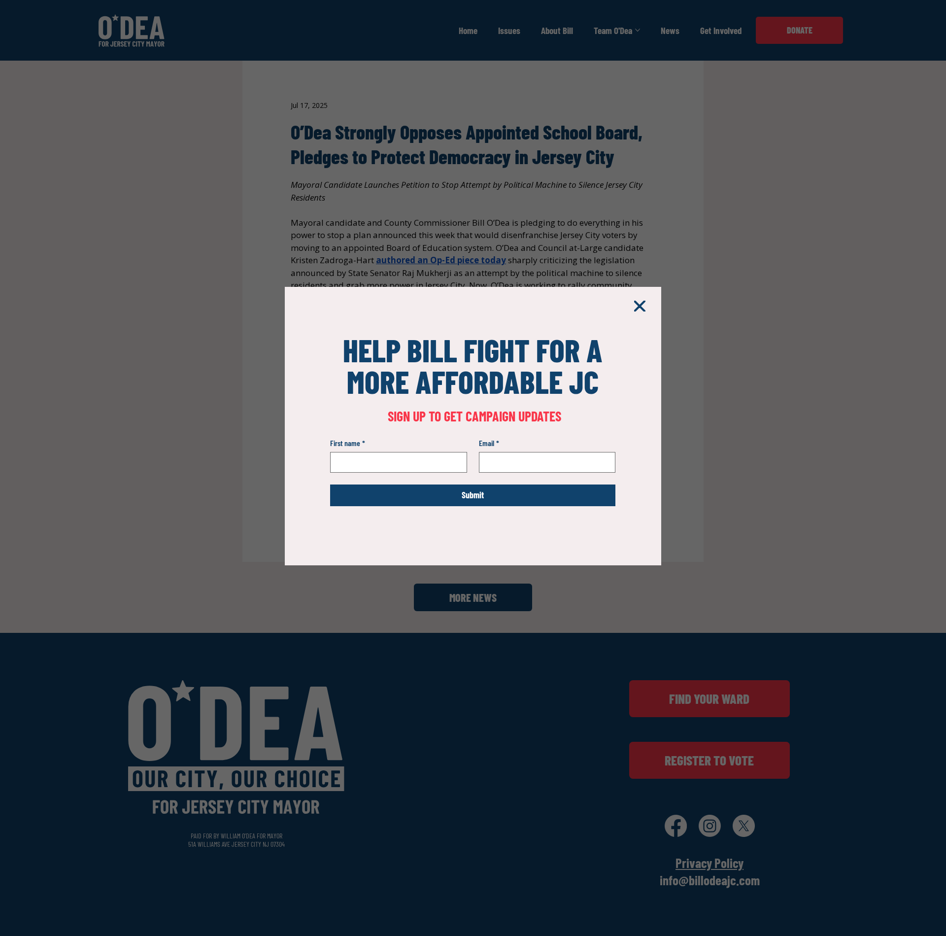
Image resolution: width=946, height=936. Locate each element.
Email (489, 443)
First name (347, 443)
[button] (639, 306)
